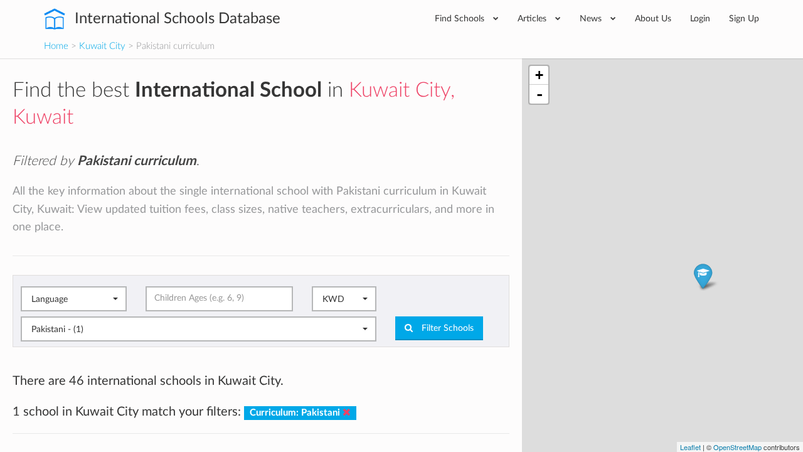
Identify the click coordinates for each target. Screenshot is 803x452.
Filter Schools (446, 328)
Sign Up (744, 18)
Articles (533, 18)
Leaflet (690, 447)
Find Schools (461, 18)
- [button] (539, 94)
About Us (653, 18)
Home (56, 46)
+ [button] (539, 75)
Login (700, 18)
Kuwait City (102, 46)
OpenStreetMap (737, 447)
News (592, 18)
